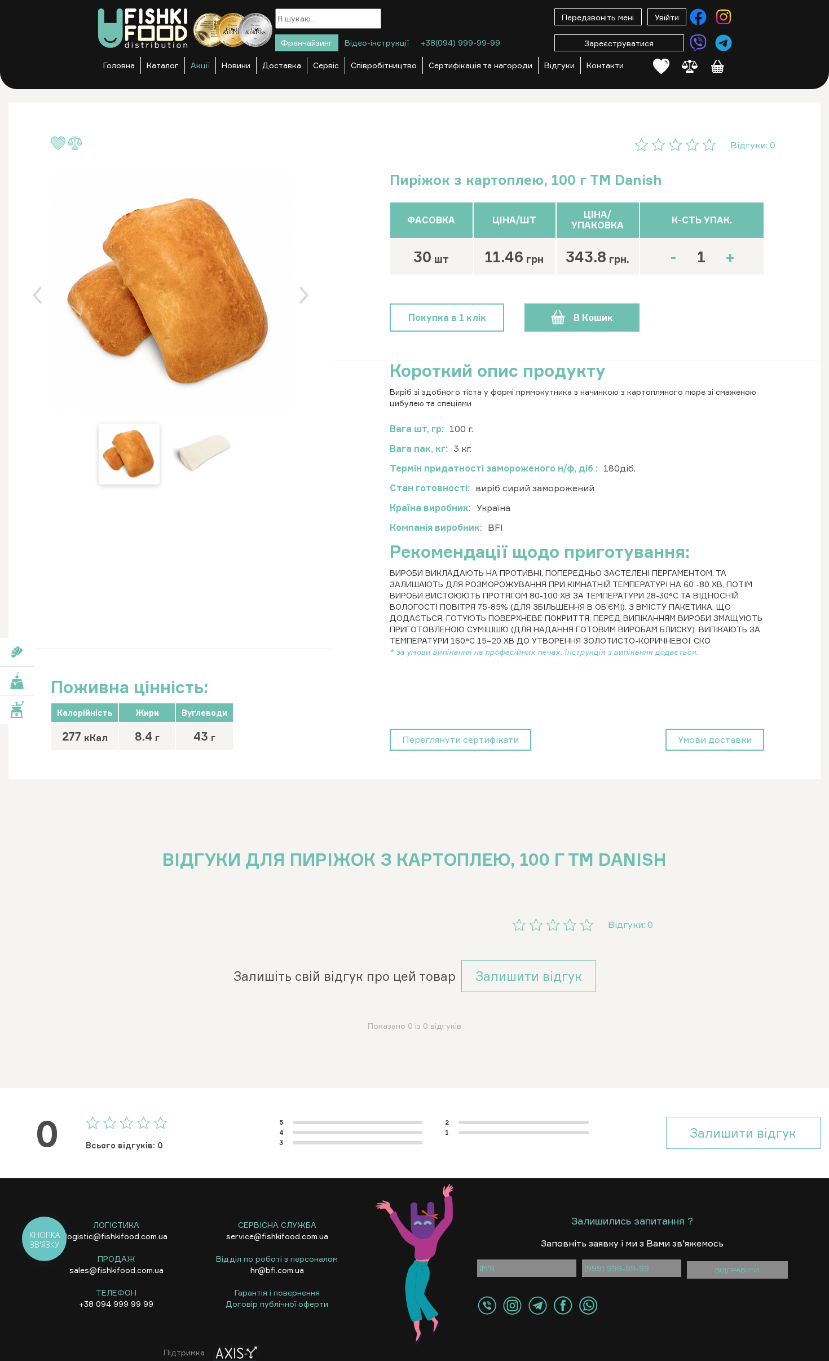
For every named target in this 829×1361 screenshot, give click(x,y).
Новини (236, 65)
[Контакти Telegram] (723, 42)
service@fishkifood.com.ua (277, 1236)
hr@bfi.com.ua (277, 1270)
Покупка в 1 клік (447, 317)
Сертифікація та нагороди (480, 65)
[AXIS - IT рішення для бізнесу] (233, 1352)
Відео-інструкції (377, 42)
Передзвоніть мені (598, 17)
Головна (119, 65)
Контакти (605, 65)
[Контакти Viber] (698, 42)
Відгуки (559, 65)
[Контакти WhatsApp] (588, 1305)
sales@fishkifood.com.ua (116, 1270)
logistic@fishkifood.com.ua (116, 1236)
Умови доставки (715, 739)
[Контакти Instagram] (723, 16)
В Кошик (593, 317)
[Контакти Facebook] (698, 16)
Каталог (163, 65)
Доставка (281, 65)
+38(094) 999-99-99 (460, 42)
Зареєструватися (619, 43)
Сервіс (326, 65)
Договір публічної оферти (277, 1304)
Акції (200, 65)
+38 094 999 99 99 (116, 1304)
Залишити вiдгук (528, 976)
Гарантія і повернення (277, 1292)
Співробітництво (384, 65)
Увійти (667, 17)
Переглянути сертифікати (460, 739)
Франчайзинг (307, 42)
